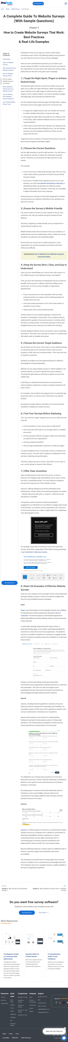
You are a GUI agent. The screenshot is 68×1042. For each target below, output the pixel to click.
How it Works (11, 1000)
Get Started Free (38, 3)
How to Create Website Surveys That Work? (8, 81)
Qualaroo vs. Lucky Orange (22, 1011)
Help (39, 1000)
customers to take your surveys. (36, 552)
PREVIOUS (4, 885)
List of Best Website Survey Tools (9, 103)
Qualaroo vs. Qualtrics (21, 1001)
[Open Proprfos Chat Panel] (64, 1038)
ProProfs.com (32, 1005)
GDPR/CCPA (15, 1037)
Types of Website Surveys (8, 64)
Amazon (24, 830)
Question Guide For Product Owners (32, 955)
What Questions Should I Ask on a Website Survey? (8, 89)
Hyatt (23, 610)
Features (12, 1005)
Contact (31, 1008)
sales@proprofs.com (43, 1012)
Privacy (11, 1033)
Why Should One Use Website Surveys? (9, 69)
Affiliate (31, 1011)
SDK (11, 1020)
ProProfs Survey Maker (32, 1001)
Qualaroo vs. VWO (22, 1015)
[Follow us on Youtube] (65, 1034)
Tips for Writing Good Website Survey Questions (8, 97)
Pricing (12, 1008)
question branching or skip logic (51, 183)
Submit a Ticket (42, 1006)
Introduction (6, 59)
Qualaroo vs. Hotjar (22, 997)
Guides (12, 1011)
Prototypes (13, 1017)
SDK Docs (3, 1000)
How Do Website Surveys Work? (8, 75)
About (30, 997)
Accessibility (5, 1037)
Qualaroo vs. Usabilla (21, 1006)
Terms (17, 1033)
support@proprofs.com (44, 1009)
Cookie (4, 1033)
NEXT (65, 885)
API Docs (3, 997)
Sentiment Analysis (12, 1024)
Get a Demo (42, 912)
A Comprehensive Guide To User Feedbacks (54, 956)
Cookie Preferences (26, 1037)
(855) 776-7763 (43, 996)
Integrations (13, 1014)
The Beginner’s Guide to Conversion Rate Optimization (11, 956)
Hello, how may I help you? (54, 1031)
